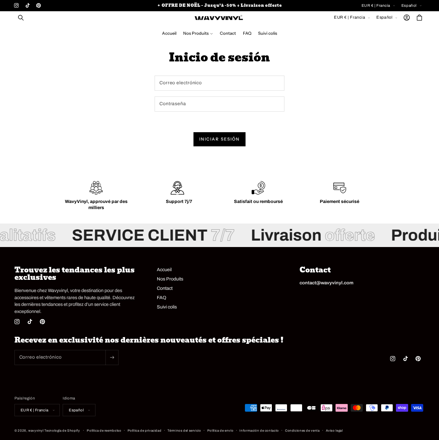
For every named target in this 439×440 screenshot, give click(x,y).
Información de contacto (259, 430)
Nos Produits (170, 278)
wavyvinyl (36, 430)
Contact (165, 288)
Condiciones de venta (302, 430)
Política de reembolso (104, 430)
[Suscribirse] (111, 357)
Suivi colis (167, 306)
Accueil (164, 269)
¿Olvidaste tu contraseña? (178, 117)
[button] (20, 17)
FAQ (161, 297)
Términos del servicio (184, 430)
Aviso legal (334, 430)
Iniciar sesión (219, 139)
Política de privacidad (145, 430)
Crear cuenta (219, 153)
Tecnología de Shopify (62, 430)
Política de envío (220, 430)
